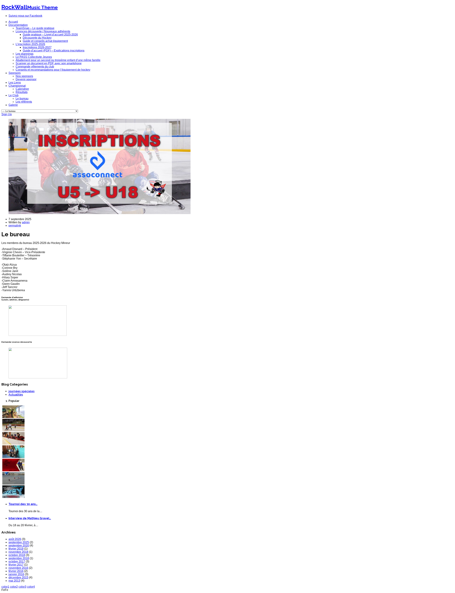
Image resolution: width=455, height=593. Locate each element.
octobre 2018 (17, 555)
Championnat (17, 85)
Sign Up (6, 114)
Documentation (18, 24)
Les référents (24, 101)
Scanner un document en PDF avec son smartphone (49, 63)
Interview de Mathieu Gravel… (30, 518)
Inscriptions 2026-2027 (37, 47)
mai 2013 (14, 580)
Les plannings (24, 53)
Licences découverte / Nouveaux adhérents (43, 31)
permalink (15, 225)
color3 (22, 586)
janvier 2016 (16, 574)
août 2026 (15, 539)
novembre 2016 (18, 567)
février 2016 (16, 571)
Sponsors (15, 72)
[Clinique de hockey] (13, 470)
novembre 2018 (18, 551)
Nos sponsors (24, 76)
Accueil (13, 21)
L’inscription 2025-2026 (30, 44)
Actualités (16, 394)
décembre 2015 (18, 577)
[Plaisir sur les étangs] (13, 483)
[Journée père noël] (13, 457)
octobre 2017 (17, 561)
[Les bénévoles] (13, 417)
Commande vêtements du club (35, 66)
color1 (5, 586)
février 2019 (16, 548)
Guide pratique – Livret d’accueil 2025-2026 (50, 34)
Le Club (13, 95)
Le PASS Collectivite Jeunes (34, 56)
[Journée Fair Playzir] (13, 430)
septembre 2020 (19, 545)
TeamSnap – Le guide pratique (35, 28)
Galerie (13, 104)
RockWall (29, 7)
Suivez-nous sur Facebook (25, 15)
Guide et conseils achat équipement (45, 40)
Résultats (22, 92)
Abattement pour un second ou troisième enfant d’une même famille (58, 60)
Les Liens (15, 82)
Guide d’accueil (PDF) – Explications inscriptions (53, 50)
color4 (31, 586)
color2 (14, 586)
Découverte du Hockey (37, 37)
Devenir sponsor (26, 79)
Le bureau (22, 98)
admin (26, 222)
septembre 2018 (19, 558)
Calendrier (22, 88)
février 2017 (16, 564)
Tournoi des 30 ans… (23, 504)
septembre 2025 (19, 542)
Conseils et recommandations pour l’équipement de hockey (53, 69)
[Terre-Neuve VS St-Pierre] (13, 496)
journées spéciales (21, 391)
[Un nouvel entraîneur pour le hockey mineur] (13, 443)
